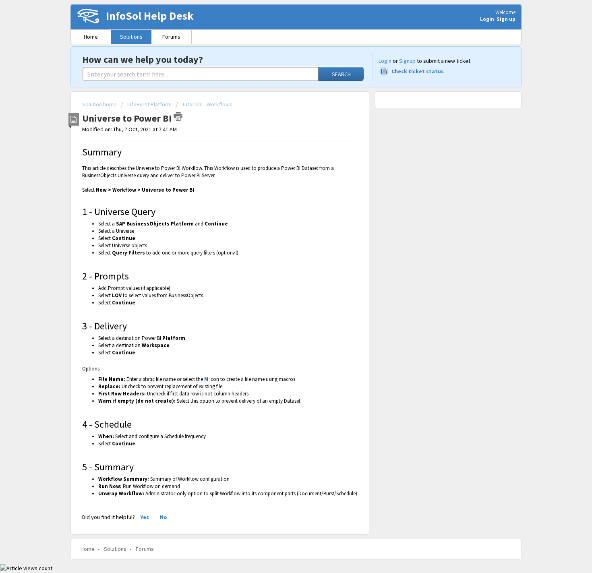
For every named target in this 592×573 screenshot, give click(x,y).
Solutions (131, 36)
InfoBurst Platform (149, 104)
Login (385, 60)
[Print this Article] (178, 116)
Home (91, 36)
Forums (171, 36)
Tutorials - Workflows (207, 104)
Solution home (100, 104)
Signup (407, 60)
